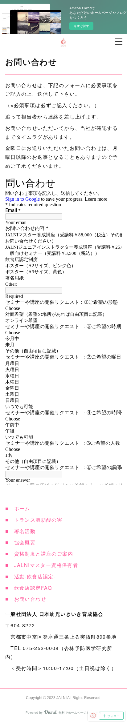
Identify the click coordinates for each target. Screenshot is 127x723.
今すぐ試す (81, 26)
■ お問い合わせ (25, 598)
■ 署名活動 (20, 531)
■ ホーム (17, 508)
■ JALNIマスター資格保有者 (41, 564)
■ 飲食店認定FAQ (28, 587)
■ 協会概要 (20, 542)
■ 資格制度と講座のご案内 (39, 553)
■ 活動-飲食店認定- (30, 576)
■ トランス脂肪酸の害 (33, 519)
